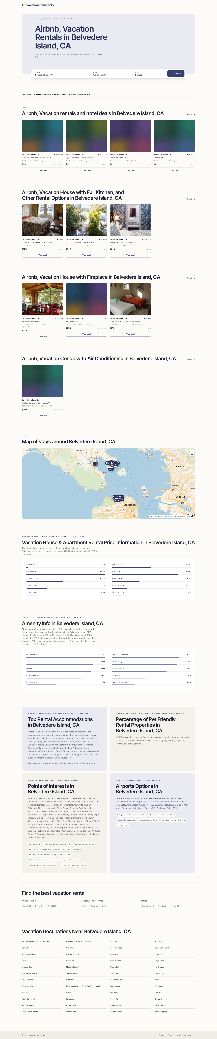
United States (46, 19)
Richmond (70, 999)
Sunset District (72, 973)
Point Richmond (28, 999)
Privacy (162, 1035)
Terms (170, 1035)
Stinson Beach (161, 999)
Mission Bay (27, 967)
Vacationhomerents (40, 5)
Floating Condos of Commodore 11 (36, 403)
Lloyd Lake (159, 960)
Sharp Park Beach (29, 973)
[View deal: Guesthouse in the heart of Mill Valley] (130, 299)
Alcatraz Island (28, 1005)
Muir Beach (159, 992)
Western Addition (29, 954)
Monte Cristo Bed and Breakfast (123, 242)
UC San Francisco (73, 954)
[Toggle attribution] (192, 516)
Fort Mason (115, 986)
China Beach (160, 954)
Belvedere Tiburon (117, 980)
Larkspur (70, 992)
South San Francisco (163, 948)
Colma (24, 960)
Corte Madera (27, 986)
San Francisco (116, 948)
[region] (108, 483)
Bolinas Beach (116, 1012)
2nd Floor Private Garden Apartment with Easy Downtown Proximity (93, 242)
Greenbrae (159, 986)
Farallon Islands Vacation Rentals (35, 941)
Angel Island (115, 1005)
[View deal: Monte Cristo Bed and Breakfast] (130, 220)
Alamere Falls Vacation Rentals (79, 941)
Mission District (72, 967)
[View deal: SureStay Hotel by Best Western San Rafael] (42, 136)
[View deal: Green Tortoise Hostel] (130, 136)
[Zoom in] (192, 451)
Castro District (161, 973)
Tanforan (114, 973)
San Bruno (70, 948)
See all (191, 114)
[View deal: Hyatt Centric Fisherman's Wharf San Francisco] (86, 136)
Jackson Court (72, 321)
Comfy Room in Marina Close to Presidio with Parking (43, 242)
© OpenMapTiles (166, 516)
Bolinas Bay (71, 1012)
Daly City (25, 948)
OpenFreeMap (155, 516)
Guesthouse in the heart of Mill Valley (125, 321)
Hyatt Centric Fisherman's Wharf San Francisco (85, 158)
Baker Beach (160, 1005)
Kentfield (25, 992)
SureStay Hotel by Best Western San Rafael (39, 158)
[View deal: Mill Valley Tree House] (42, 299)
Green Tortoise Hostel (118, 158)
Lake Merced (115, 960)
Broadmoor (114, 954)
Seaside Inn (158, 158)
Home (37, 19)
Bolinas (158, 980)
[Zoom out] (192, 454)
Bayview (113, 941)
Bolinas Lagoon (161, 1012)
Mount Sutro (115, 967)
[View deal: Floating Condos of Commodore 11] (42, 381)
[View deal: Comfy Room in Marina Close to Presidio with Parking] (42, 220)
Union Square (27, 980)
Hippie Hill (70, 960)
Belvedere (70, 980)
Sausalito (114, 999)
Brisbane (158, 941)
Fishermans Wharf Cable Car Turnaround (83, 986)
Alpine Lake (71, 1005)
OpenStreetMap (184, 516)
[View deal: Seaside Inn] (174, 136)
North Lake (159, 967)
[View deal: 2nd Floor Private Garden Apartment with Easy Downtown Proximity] (86, 220)
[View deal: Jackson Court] (86, 299)
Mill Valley (114, 992)
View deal (42, 170)
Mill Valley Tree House (31, 321)
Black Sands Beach (30, 1012)
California (57, 19)
